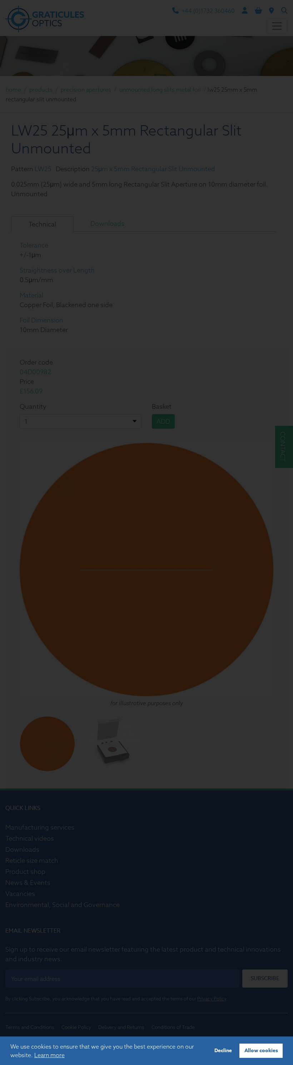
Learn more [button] (49, 1055)
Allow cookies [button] (261, 1050)
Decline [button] (223, 1050)
